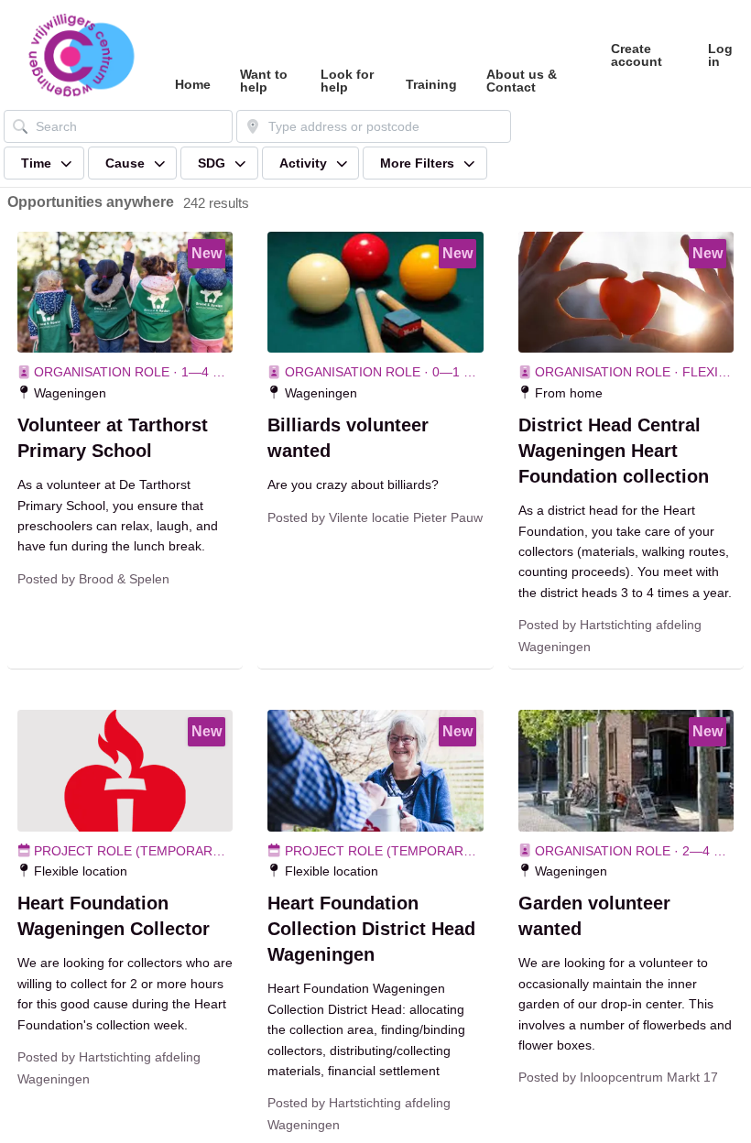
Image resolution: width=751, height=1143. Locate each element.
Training (431, 84)
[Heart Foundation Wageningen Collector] (125, 770)
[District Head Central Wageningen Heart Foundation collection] (626, 292)
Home (193, 84)
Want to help (264, 80)
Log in (720, 55)
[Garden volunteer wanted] (626, 770)
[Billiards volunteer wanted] (375, 292)
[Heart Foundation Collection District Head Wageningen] (375, 770)
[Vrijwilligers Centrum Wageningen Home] (80, 55)
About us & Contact (521, 80)
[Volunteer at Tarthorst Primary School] (125, 292)
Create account (636, 55)
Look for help (347, 80)
